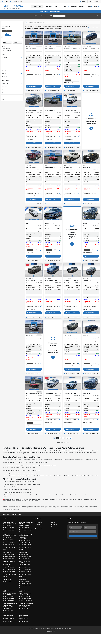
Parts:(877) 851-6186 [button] (26, 571)
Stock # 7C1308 (67, 46)
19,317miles (39, 169)
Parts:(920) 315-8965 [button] (26, 531)
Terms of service (39, 528)
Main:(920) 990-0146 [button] (25, 527)
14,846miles (96, 395)
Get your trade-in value (59, 15)
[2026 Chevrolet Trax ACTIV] (53, 100)
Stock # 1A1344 (29, 222)
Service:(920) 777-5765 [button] (10, 612)
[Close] (98, 15)
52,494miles (77, 112)
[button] (6, 1)
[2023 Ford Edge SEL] (91, 270)
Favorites (83, 1)
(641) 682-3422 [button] (8, 621)
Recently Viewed (94, 1)
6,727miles (96, 282)
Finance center (38, 526)
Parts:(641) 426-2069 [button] (9, 600)
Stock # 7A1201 (86, 391)
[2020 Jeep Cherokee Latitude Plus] (72, 326)
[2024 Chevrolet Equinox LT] (72, 100)
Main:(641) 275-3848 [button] (9, 539)
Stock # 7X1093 (67, 391)
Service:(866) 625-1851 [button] (26, 558)
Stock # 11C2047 (48, 108)
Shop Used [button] (57, 6)
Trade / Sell (74, 6)
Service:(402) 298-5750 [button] (10, 571)
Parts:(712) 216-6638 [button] (26, 544)
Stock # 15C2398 (29, 46)
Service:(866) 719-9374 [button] (10, 556)
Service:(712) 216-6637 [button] (26, 542)
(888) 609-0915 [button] (18, 1)
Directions (37, 524)
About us (53, 522)
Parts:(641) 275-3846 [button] (9, 544)
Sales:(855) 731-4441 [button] (26, 556)
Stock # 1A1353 (48, 391)
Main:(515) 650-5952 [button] (25, 554)
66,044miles (77, 282)
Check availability (32, 86)
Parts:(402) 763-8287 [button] (9, 558)
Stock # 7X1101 (86, 278)
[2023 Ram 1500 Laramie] (91, 157)
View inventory (38, 522)
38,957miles (58, 225)
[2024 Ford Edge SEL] (91, 213)
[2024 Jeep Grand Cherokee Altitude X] (72, 270)
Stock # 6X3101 (48, 222)
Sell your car (54, 524)
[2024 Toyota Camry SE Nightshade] (34, 100)
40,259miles (96, 50)
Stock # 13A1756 (29, 278)
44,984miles (96, 225)
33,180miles (39, 112)
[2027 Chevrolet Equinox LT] (34, 326)
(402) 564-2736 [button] (8, 581)
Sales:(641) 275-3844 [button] (10, 541)
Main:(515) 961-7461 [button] (25, 596)
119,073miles (77, 339)
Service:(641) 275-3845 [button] (10, 542)
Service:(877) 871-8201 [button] (26, 585)
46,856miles (58, 395)
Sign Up (82, 536)
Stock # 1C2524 (29, 391)
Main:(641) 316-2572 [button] (9, 596)
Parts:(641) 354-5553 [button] (9, 531)
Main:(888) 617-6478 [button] (9, 554)
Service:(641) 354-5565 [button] (10, 529)
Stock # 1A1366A (67, 335)
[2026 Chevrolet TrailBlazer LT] (72, 38)
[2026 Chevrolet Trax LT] (53, 38)
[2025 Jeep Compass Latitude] (34, 213)
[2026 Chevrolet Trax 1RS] (53, 157)
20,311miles (39, 225)
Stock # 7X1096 (29, 108)
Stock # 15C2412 (29, 335)
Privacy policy (54, 526)
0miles (40, 50)
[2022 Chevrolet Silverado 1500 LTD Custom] (91, 326)
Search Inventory (38, 6)
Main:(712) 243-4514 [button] (25, 581)
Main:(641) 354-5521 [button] (9, 527)
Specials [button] (88, 6)
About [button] (95, 6)
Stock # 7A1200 (86, 222)
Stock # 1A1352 (67, 108)
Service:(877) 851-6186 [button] (26, 569)
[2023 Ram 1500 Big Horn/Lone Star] (72, 157)
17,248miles (96, 339)
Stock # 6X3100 (29, 165)
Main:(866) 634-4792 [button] (25, 568)
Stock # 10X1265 (67, 278)
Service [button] (81, 6)
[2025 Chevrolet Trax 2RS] (34, 157)
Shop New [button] (48, 6)
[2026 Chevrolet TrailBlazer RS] (34, 383)
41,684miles (39, 282)
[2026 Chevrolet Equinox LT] (72, 383)
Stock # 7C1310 (48, 165)
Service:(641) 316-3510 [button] (10, 598)
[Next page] (70, 438)
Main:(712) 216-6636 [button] (25, 540)
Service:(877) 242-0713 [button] (26, 600)
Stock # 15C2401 (48, 46)
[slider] (2, 37)
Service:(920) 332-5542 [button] (26, 529)
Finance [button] (65, 6)
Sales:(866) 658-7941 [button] (26, 598)
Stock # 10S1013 (86, 335)
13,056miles (77, 395)
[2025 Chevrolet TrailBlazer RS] (91, 38)
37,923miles (96, 169)
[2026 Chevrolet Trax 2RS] (34, 38)
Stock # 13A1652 (67, 165)
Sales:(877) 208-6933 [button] (26, 583)
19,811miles (77, 169)
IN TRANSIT (39, 46)
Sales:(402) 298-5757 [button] (10, 569)
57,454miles (58, 282)
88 (67, 438)
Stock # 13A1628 (86, 165)
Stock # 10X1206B (87, 46)
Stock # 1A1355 (48, 278)
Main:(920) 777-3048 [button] (9, 610)
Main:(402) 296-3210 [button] (9, 568)
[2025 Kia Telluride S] (34, 270)
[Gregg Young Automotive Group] (12, 6)
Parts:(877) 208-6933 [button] (26, 587)
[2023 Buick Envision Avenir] (53, 213)
